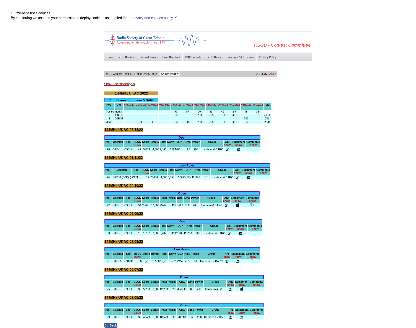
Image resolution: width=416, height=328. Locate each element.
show (227, 145)
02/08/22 (211, 104)
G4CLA (272, 73)
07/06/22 (188, 104)
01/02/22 (141, 104)
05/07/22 (199, 104)
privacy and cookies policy (152, 18)
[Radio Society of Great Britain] (155, 46)
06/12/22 (258, 104)
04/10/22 (234, 104)
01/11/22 (246, 104)
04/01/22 (129, 104)
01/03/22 (153, 104)
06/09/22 (223, 104)
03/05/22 (176, 104)
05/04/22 (164, 104)
